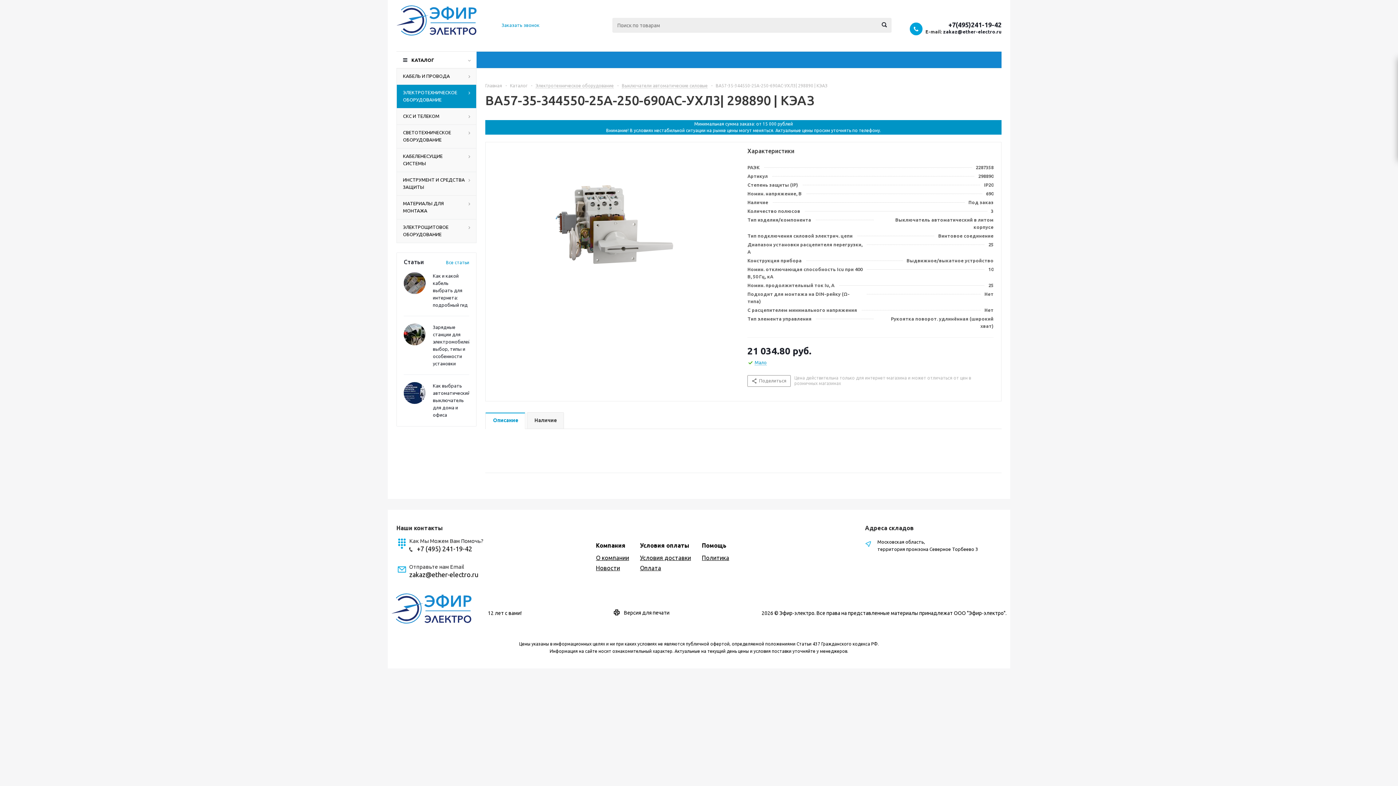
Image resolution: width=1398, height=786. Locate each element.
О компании (612, 558)
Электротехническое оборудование (430, 96)
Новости (608, 568)
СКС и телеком (421, 116)
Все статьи (457, 262)
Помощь (714, 545)
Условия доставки (665, 558)
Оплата (650, 568)
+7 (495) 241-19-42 (444, 548)
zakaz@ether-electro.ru (972, 31)
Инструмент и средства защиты (434, 183)
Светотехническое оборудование (427, 136)
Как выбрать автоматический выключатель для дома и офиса (451, 400)
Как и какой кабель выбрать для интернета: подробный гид (450, 290)
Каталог (422, 60)
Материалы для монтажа (423, 207)
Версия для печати (647, 613)
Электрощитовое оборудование (426, 231)
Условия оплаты (664, 545)
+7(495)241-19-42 (975, 24)
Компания (610, 545)
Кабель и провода (426, 76)
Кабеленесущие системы (423, 160)
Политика (715, 558)
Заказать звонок (521, 25)
